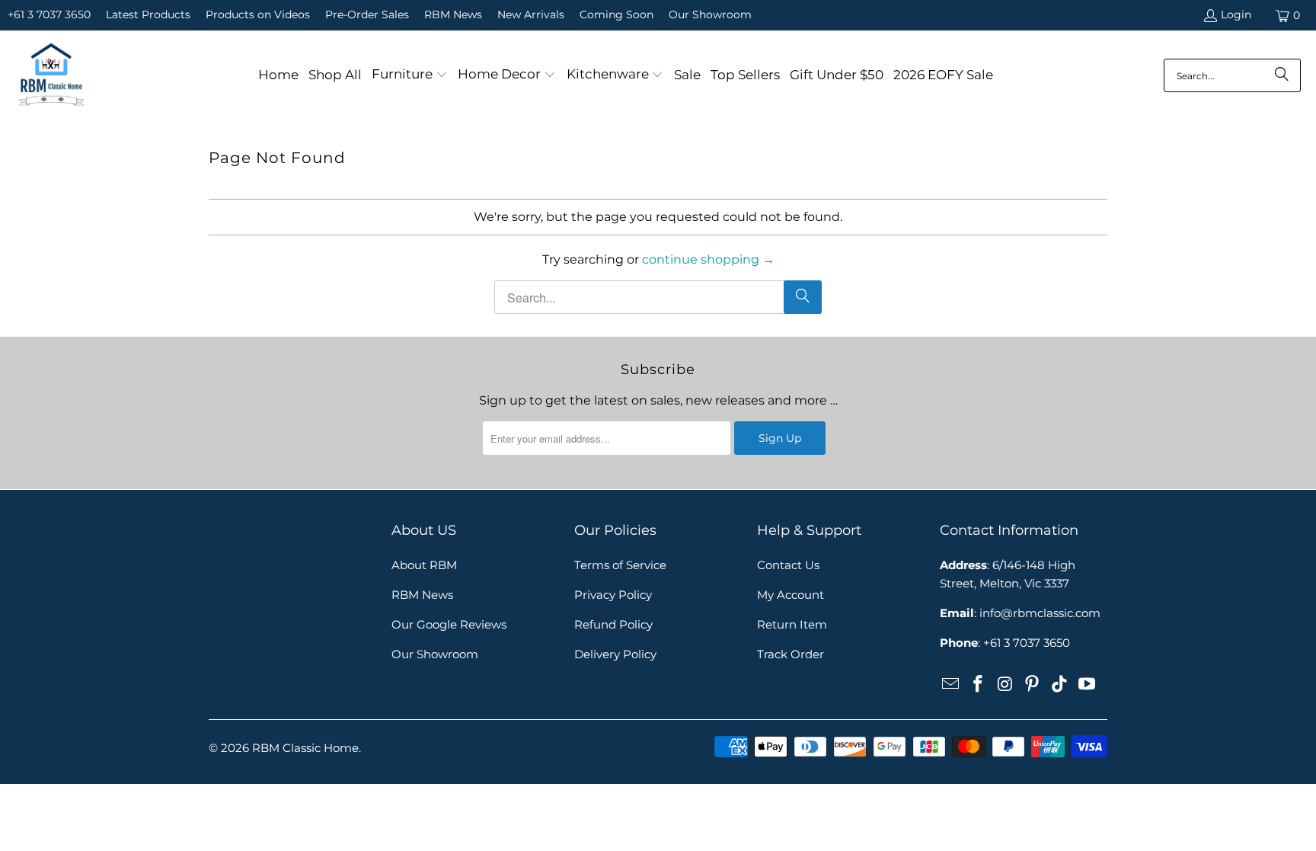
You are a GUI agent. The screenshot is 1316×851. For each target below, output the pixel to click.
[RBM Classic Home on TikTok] (1060, 685)
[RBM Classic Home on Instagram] (1005, 685)
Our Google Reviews (448, 624)
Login (1236, 14)
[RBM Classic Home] (51, 75)
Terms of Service (620, 565)
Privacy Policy (613, 594)
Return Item (792, 624)
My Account (790, 594)
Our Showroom (710, 14)
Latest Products (148, 14)
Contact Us (788, 565)
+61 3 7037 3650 (49, 14)
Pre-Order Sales (367, 14)
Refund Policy (613, 624)
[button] (410, 75)
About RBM (424, 565)
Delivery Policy (615, 654)
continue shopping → (708, 259)
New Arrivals (530, 14)
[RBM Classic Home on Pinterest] (1032, 685)
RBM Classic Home (305, 748)
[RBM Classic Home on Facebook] (978, 685)
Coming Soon (616, 14)
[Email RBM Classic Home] (951, 685)
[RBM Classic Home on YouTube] (1086, 685)
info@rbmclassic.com (1039, 613)
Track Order (790, 654)
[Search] (1282, 75)
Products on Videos (258, 14)
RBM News (453, 14)
